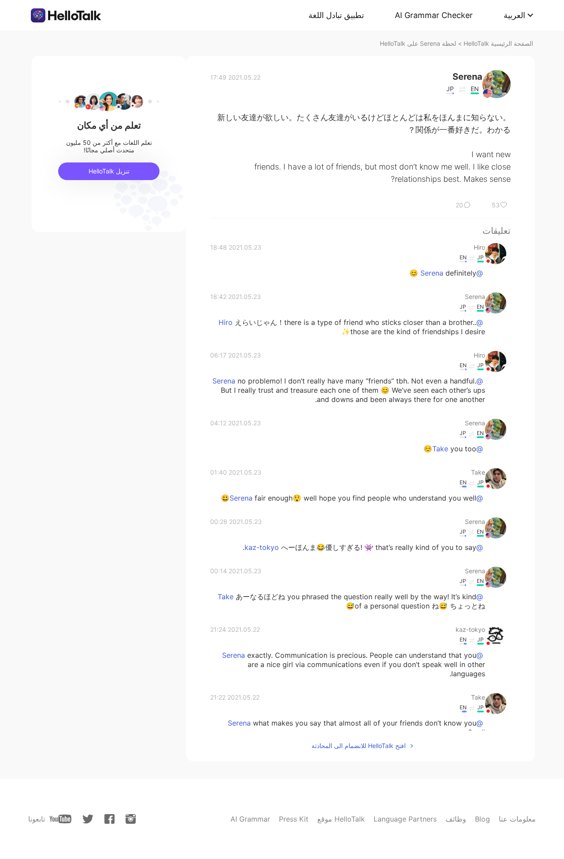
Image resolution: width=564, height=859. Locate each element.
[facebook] (109, 819)
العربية (514, 15)
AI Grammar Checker (434, 15)
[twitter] (87, 819)
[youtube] (60, 819)
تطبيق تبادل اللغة (336, 15)
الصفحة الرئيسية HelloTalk (498, 43)
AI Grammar (250, 819)
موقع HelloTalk (341, 819)
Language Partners (405, 819)
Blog (482, 819)
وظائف (455, 819)
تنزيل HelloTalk (109, 171)
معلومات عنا (517, 819)
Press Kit (293, 819)
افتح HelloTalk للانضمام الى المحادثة (359, 745)
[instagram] (131, 819)
